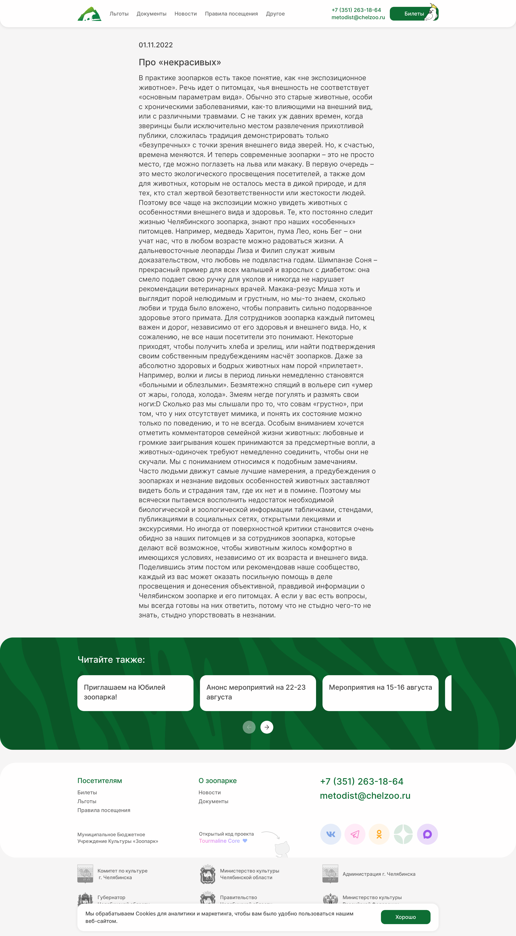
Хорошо (405, 917)
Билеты (414, 13)
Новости (186, 13)
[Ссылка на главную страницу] (89, 14)
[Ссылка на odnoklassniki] (379, 834)
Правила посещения (231, 13)
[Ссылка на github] (276, 844)
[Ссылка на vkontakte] (330, 834)
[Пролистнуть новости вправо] (266, 727)
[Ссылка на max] (427, 834)
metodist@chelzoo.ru (358, 17)
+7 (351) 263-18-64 (356, 10)
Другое (275, 13)
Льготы (119, 13)
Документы (151, 13)
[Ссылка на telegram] (354, 834)
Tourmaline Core (223, 841)
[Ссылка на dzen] (403, 834)
